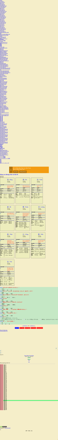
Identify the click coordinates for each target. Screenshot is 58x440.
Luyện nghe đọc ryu (3, 42)
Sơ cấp (1, 77)
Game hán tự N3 (3, 16)
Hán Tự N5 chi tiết (3, 82)
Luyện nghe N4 (3, 12)
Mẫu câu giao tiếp (3, 54)
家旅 (11, 293)
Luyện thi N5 (2, 2)
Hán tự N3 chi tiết (3, 92)
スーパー (4, 314)
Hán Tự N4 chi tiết (3, 87)
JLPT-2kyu (2, 24)
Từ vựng (1, 104)
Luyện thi (1, 1)
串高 (3, 307)
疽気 (11, 301)
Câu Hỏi (8, 182)
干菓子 (3, 290)
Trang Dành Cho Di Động (29, 355)
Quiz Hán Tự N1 (3, 103)
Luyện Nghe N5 (3, 6)
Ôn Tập (1, 149)
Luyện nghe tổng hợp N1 (4, 71)
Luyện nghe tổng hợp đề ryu (5, 72)
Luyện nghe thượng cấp (4, 60)
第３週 (1, 118)
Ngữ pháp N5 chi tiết (4, 130)
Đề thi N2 (2, 61)
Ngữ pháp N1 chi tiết (4, 142)
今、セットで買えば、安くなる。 (32, 319)
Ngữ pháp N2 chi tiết (4, 139)
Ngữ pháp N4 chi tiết (4, 132)
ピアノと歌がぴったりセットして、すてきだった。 (12, 319)
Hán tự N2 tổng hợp (3, 98)
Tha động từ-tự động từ (4, 109)
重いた (8, 297)
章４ (1, 162)
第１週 (1, 116)
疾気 (3, 301)
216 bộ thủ (2, 79)
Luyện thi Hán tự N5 (4, 331)
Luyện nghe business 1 (4, 65)
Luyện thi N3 (2, 13)
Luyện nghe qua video (4, 73)
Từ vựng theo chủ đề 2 (4, 154)
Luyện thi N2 (2, 18)
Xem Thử (16, 171)
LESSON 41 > (32, 325)
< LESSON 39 (25, 325)
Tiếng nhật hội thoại (3, 150)
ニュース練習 (2, 156)
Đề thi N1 (2, 62)
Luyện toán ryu (2, 31)
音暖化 (3, 304)
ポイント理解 (2, 40)
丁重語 (1, 147)
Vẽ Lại (8, 181)
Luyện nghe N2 (3, 23)
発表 (1, 45)
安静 (7, 312)
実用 (1, 46)
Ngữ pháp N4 (2, 10)
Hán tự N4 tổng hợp (3, 86)
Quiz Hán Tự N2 (3, 97)
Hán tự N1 (2, 100)
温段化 (3, 303)
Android (29, 357)
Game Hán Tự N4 (3, 11)
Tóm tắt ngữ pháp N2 (4, 138)
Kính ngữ (1, 143)
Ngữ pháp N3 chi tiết (4, 135)
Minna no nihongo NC (4, 107)
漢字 (26, 430)
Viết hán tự (2, 74)
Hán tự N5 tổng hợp (3, 81)
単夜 (3, 308)
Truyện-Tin (2, 155)
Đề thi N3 (2, 56)
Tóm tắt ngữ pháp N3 (4, 134)
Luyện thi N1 (2, 25)
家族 (7, 293)
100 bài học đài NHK (4, 53)
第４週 (1, 119)
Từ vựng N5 (2, 4)
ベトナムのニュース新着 (5, 158)
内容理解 (2, 39)
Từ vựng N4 (2, 9)
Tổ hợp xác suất (3, 36)
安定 (11, 312)
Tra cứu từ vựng (3, 105)
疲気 (3, 299)
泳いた (3, 296)
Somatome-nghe (3, 57)
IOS (29, 360)
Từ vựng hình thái (3, 124)
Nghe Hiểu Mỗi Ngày (4, 50)
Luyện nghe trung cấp (4, 55)
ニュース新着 (2, 157)
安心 (3, 310)
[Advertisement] (9, 340)
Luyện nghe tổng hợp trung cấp (5, 69)
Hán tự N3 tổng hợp (3, 91)
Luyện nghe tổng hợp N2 (4, 70)
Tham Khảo (40, 328)
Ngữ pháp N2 (2, 21)
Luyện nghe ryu (3, 37)
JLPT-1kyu (2, 30)
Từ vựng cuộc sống (3, 123)
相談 (1, 44)
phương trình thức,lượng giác (4, 33)
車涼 (7, 308)
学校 (3, 315)
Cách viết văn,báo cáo (4, 152)
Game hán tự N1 (3, 28)
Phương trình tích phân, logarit (4, 36)
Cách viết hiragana (3, 78)
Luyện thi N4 (2, 7)
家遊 (3, 293)
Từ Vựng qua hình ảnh (4, 108)
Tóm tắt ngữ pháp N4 (4, 131)
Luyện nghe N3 (3, 17)
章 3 (1, 161)
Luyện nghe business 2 (4, 66)
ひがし (3, 288)
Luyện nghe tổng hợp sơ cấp (5, 68)
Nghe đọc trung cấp (3, 59)
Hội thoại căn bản (3, 52)
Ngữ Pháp (27, 328)
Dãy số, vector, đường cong (5, 34)
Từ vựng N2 (2, 20)
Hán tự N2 (2, 19)
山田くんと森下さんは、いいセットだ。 (10, 318)
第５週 (1, 120)
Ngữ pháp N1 (2, 27)
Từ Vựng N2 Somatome (4, 114)
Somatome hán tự (3, 90)
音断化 (13, 304)
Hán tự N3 (2, 14)
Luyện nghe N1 (3, 29)
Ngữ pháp (2, 125)
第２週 (1, 117)
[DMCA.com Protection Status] (3, 427)
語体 (1, 145)
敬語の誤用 (2, 148)
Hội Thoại (33, 328)
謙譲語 (1, 146)
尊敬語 (1, 144)
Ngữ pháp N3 (2, 15)
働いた (13, 297)
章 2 (1, 160)
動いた (3, 297)
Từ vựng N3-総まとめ (4, 115)
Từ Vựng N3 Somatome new (4, 113)
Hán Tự (17, 328)
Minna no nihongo (3, 51)
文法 (31, 430)
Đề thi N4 (2, 49)
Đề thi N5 (2, 48)
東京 (11, 308)
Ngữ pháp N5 (2, 128)
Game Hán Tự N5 (3, 5)
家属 (3, 292)
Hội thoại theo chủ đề (4, 58)
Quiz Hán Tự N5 (3, 84)
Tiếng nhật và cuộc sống (4, 151)
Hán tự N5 (2, 3)
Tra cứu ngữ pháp (3, 126)
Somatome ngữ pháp (3, 136)
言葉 (29, 430)
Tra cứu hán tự (2, 75)
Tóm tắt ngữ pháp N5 (4, 129)
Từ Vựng (22, 328)
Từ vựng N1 (2, 26)
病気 (7, 301)
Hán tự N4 (2, 8)
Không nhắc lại (23, 171)
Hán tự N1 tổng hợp (3, 101)
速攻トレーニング (3, 38)
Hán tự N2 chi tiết (3, 99)
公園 (7, 315)
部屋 (11, 315)
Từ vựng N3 (2, 15)
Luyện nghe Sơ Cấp (3, 47)
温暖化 (8, 304)
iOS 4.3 (29, 359)
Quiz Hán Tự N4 (3, 89)
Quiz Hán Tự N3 (3, 94)
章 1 (1, 159)
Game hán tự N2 (3, 22)
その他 (1, 41)
